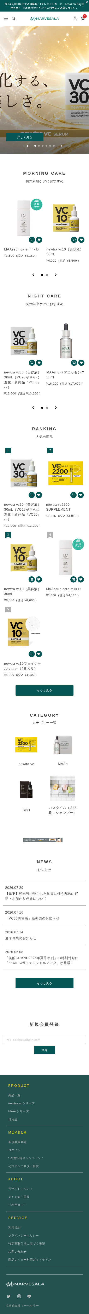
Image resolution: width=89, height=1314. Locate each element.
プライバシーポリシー (23, 1235)
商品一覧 (14, 1095)
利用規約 (14, 1227)
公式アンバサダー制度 (23, 1166)
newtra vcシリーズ (21, 1103)
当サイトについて (20, 1188)
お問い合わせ (17, 1251)
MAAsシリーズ (18, 1111)
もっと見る (44, 690)
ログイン (14, 1150)
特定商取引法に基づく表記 (26, 1243)
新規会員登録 (17, 1142)
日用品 (12, 1119)
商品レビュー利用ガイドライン (29, 1259)
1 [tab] (42, 275)
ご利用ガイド (17, 1204)
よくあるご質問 (19, 1196)
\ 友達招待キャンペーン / (25, 1158)
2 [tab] (47, 275)
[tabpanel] (23, 228)
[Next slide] (61, 146)
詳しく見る (24, 137)
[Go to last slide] (27, 146)
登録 (44, 1050)
